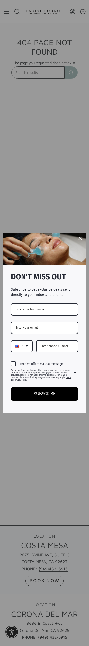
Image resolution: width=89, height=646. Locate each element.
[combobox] (22, 346)
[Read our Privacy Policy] (75, 371)
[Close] (80, 238)
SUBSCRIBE (45, 393)
